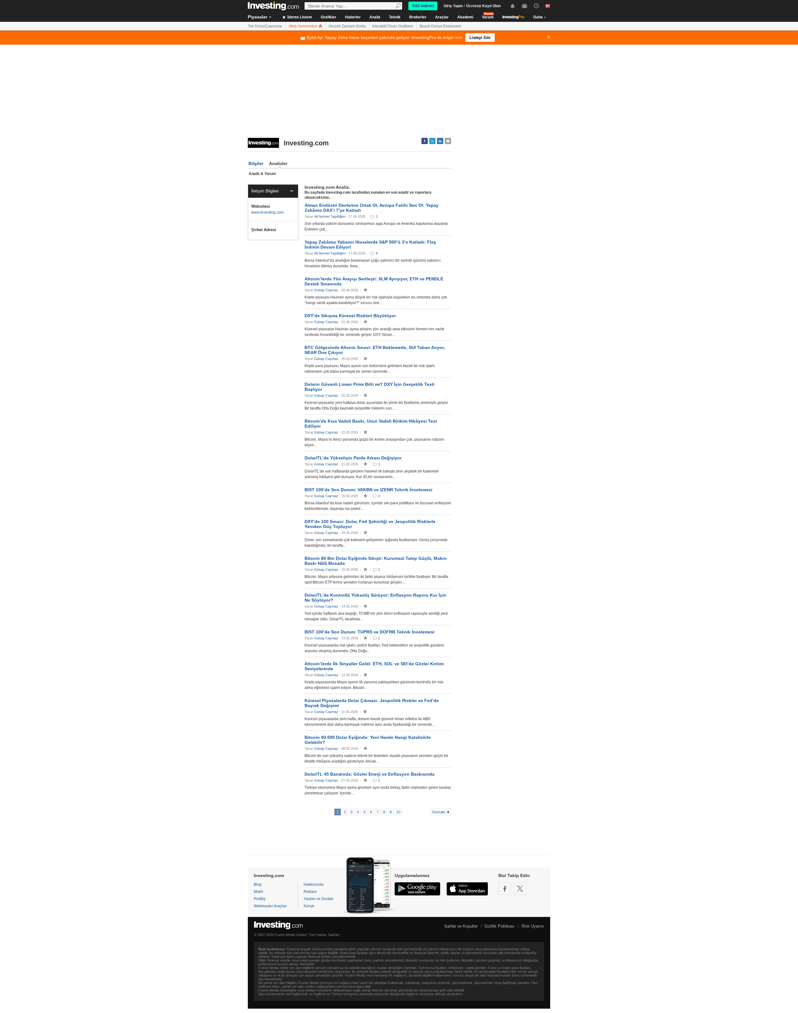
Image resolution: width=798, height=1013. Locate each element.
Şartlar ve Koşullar (461, 926)
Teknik (395, 17)
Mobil (258, 891)
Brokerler (417, 17)
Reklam (310, 891)
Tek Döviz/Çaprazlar (265, 26)
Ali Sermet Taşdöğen (329, 216)
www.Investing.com (267, 212)
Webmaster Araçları (270, 906)
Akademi (465, 17)
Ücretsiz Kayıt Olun (483, 6)
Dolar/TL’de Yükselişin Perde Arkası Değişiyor (353, 457)
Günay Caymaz (326, 290)
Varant (487, 17)
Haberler (353, 17)
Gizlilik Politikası (499, 926)
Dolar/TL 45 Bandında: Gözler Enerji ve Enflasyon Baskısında (370, 774)
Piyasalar (257, 16)
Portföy (260, 899)
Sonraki (438, 812)
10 (398, 812)
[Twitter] (520, 888)
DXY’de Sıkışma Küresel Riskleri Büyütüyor (350, 315)
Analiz (374, 17)
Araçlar (442, 17)
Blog (258, 884)
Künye (309, 906)
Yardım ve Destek (318, 899)
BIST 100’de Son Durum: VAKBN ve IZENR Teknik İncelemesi (368, 489)
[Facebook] (504, 888)
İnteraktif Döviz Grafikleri (392, 26)
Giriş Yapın (453, 6)
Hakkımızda (314, 884)
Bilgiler (255, 163)
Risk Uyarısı (533, 926)
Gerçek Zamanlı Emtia (347, 26)
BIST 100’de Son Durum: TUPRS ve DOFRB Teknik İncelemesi (370, 631)
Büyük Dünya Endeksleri (440, 26)
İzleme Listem (299, 17)
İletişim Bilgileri (265, 191)
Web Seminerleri (303, 26)
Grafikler (328, 17)
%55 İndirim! (423, 6)
